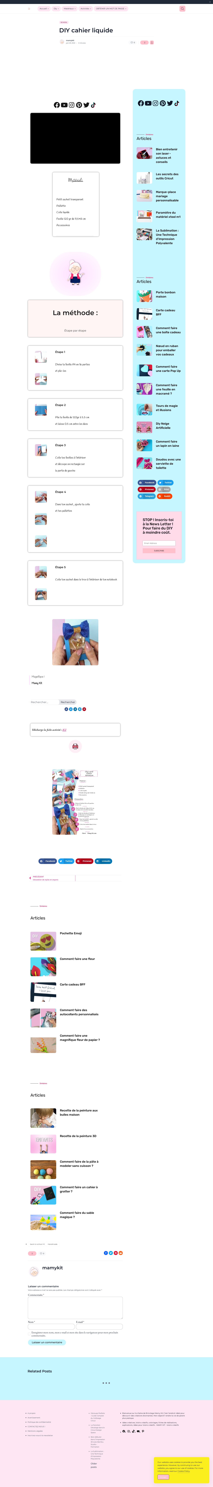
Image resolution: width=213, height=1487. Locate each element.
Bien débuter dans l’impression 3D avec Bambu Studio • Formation (98, 1442)
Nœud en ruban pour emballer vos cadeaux (167, 350)
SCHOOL (64, 22)
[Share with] (152, 43)
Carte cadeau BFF (72, 984)
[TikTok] (133, 1431)
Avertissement (34, 1418)
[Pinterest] (79, 105)
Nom (31, 1321)
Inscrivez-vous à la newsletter (40, 1435)
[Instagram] (72, 105)
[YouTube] (138, 1431)
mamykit (70, 40)
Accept (163, 1477)
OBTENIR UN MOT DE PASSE (110, 8)
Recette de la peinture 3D (78, 1136)
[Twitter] (86, 105)
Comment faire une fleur (77, 959)
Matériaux (69, 8)
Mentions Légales (35, 1431)
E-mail (80, 1321)
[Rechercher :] (44, 702)
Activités (85, 8)
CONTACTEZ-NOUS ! (36, 1426)
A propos (31, 1413)
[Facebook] (57, 105)
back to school (36, 1244)
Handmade (52, 1244)
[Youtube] (64, 105)
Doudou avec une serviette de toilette (168, 464)
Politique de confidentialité (39, 1422)
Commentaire (36, 1294)
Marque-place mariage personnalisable (167, 196)
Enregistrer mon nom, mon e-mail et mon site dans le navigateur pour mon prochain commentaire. (74, 1334)
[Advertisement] (106, 66)
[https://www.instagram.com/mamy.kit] (128, 1431)
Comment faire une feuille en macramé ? (166, 389)
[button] (66, 709)
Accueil (43, 8)
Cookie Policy (184, 1471)
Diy (55, 8)
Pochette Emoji (71, 933)
